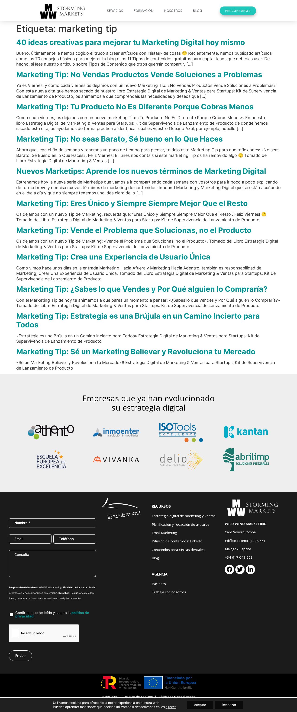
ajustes (171, 707)
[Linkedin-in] (250, 569)
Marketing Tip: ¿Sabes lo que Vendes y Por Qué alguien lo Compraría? (142, 289)
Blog (197, 10)
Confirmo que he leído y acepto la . (52, 614)
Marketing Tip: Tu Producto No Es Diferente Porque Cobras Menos (135, 106)
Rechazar (229, 705)
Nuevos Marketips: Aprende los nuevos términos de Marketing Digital (141, 171)
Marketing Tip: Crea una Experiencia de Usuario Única (113, 256)
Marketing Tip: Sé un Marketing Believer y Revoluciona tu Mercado (135, 351)
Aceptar (200, 705)
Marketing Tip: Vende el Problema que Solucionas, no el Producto (134, 230)
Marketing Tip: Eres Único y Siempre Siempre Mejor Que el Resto (132, 203)
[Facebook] (229, 569)
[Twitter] (240, 569)
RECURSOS (161, 506)
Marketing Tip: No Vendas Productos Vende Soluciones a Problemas (139, 74)
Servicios (115, 10)
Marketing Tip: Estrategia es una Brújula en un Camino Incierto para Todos (138, 320)
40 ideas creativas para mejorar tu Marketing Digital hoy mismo (130, 42)
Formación (143, 10)
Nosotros (173, 10)
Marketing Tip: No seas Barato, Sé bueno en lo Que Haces (119, 138)
